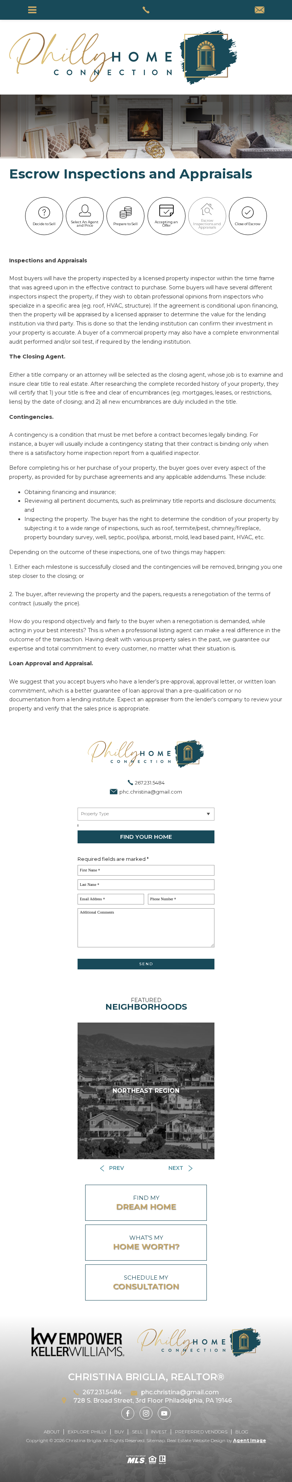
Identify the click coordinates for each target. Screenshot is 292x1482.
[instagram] (146, 1413)
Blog (241, 1432)
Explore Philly (87, 1432)
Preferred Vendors (201, 1432)
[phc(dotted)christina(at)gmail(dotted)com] (259, 10)
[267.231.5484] (146, 10)
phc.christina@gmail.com (150, 792)
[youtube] (164, 1413)
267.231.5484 (150, 783)
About (52, 1432)
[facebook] (127, 1413)
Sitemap (155, 1440)
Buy (119, 1432)
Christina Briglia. (84, 1440)
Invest (159, 1432)
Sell (137, 1432)
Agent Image (249, 1440)
